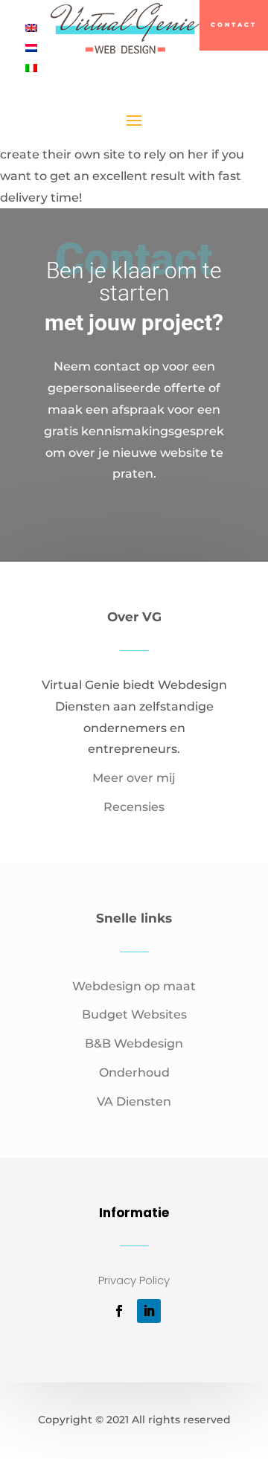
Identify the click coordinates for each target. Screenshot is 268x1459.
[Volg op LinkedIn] (149, 1311)
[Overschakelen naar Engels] (31, 28)
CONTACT (234, 24)
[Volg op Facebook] (119, 1311)
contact (134, 524)
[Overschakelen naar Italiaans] (31, 68)
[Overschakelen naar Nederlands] (31, 48)
